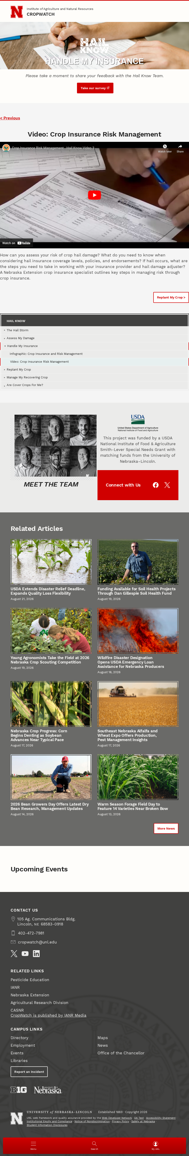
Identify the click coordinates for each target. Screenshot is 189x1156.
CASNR (17, 1010)
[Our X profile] (167, 485)
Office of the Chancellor (121, 1053)
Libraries (19, 1060)
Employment (23, 1045)
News (102, 1045)
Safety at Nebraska (143, 1121)
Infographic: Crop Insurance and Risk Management (46, 354)
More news (166, 828)
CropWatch (41, 14)
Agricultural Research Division (39, 1002)
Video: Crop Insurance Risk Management (39, 361)
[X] (14, 953)
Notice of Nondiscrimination (92, 1121)
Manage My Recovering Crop (27, 377)
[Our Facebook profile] (156, 485)
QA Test (139, 1117)
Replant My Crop (19, 369)
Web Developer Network (117, 1117)
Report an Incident (29, 1072)
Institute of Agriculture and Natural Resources (60, 9)
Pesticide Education (30, 979)
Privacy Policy (120, 1121)
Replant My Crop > (171, 297)
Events (17, 1053)
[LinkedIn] (36, 953)
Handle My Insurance (22, 346)
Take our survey (93, 88)
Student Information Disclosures (47, 1125)
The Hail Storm (17, 330)
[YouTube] (25, 953)
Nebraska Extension (30, 995)
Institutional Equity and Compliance (49, 1121)
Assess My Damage (21, 338)
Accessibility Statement (161, 1117)
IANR (15, 987)
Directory (19, 1037)
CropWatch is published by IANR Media (48, 1015)
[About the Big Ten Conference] (19, 1089)
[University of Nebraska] (48, 1089)
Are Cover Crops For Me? (25, 385)
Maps (102, 1037)
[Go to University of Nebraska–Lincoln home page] (17, 12)
